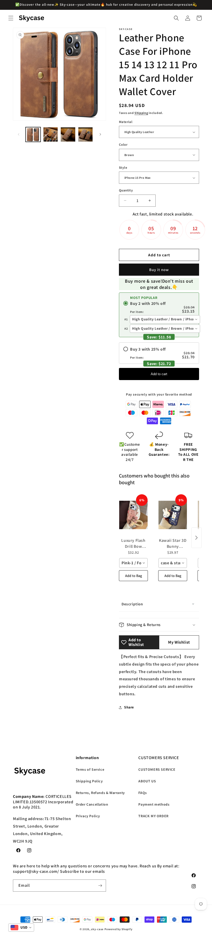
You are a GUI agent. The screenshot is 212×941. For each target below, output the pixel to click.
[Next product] (196, 537)
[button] (11, 18)
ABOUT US (147, 781)
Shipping (141, 113)
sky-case (97, 929)
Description (132, 603)
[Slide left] (18, 134)
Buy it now (159, 269)
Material (125, 122)
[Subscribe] (100, 886)
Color (123, 144)
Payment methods (153, 804)
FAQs (142, 792)
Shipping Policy (89, 781)
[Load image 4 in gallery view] (85, 134)
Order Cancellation (92, 804)
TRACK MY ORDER (153, 816)
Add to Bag (133, 575)
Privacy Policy (88, 816)
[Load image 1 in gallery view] (33, 134)
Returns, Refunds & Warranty (100, 792)
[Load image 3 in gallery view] (67, 134)
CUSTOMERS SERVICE (156, 769)
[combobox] (165, 319)
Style (123, 167)
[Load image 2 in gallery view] (50, 134)
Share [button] (129, 707)
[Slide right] (100, 134)
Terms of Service (90, 769)
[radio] (159, 307)
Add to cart (159, 374)
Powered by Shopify (118, 929)
